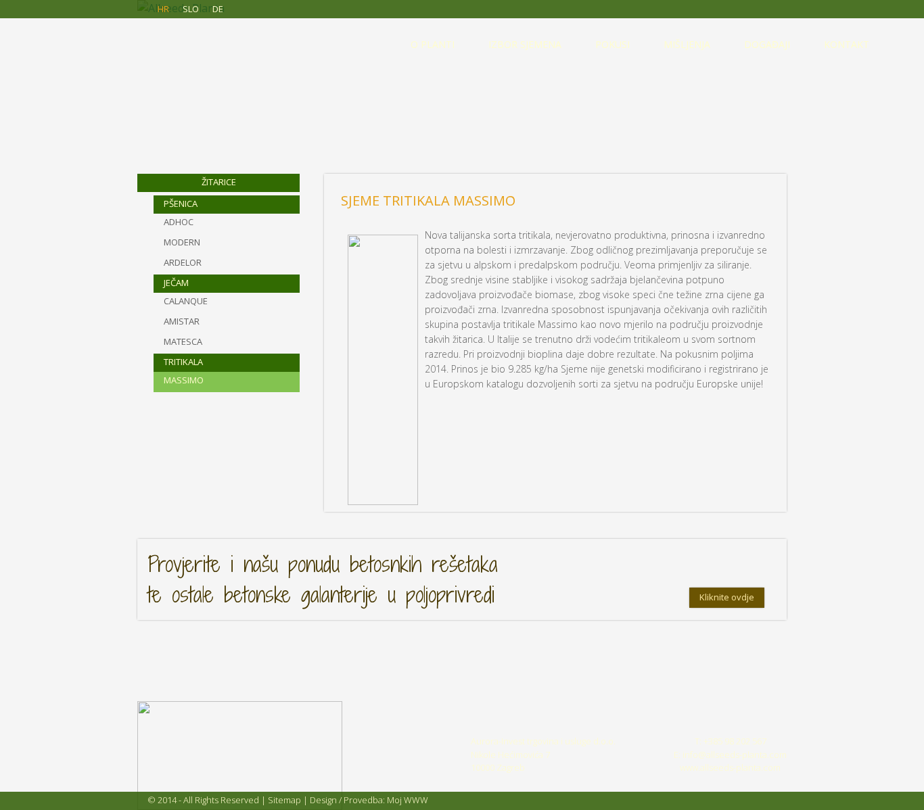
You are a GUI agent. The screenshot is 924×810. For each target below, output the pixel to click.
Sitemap (284, 800)
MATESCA (183, 341)
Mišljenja (687, 44)
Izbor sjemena (524, 44)
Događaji (767, 44)
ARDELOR (183, 262)
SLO (191, 9)
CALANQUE (186, 301)
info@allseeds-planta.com (735, 754)
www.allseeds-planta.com (730, 767)
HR (163, 9)
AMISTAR (182, 321)
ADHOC (178, 222)
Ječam (176, 283)
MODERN (182, 242)
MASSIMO (184, 380)
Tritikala (183, 362)
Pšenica (181, 203)
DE (217, 9)
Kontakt (846, 44)
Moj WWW (407, 800)
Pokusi (612, 44)
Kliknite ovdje (726, 597)
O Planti (433, 44)
